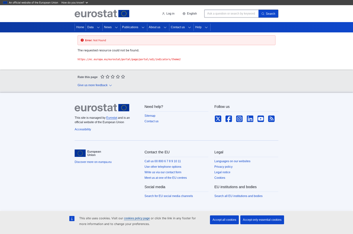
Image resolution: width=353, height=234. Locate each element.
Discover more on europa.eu (93, 161)
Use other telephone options (163, 166)
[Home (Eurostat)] (102, 13)
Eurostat (111, 117)
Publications (130, 27)
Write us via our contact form (163, 172)
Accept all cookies (224, 219)
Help (198, 27)
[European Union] (88, 153)
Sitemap (150, 115)
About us (154, 27)
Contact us (178, 27)
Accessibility (83, 129)
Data (90, 27)
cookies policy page (137, 218)
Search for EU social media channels (169, 196)
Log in (170, 13)
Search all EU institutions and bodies (238, 196)
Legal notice (222, 172)
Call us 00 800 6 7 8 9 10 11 (163, 161)
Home (80, 27)
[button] (190, 14)
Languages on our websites (232, 161)
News (108, 27)
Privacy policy (223, 166)
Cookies (219, 177)
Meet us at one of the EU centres (166, 177)
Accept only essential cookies (262, 219)
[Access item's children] (98, 27)
